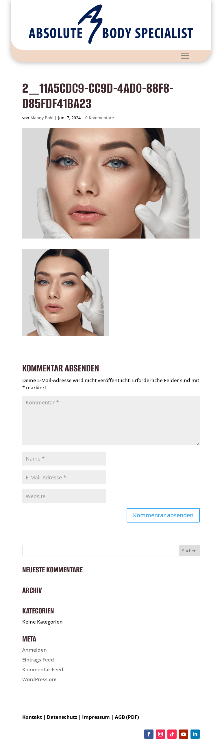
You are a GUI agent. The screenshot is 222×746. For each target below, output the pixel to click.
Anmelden (34, 649)
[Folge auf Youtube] (183, 734)
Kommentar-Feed (42, 669)
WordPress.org (39, 679)
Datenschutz (62, 717)
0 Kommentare (99, 117)
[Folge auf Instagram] (160, 734)
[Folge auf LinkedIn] (195, 734)
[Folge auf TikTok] (172, 734)
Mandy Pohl (41, 117)
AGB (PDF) (127, 717)
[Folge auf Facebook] (148, 734)
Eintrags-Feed (38, 659)
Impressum (96, 717)
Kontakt (32, 717)
